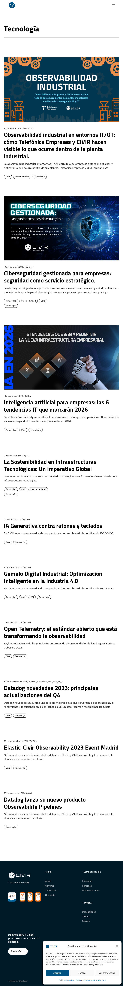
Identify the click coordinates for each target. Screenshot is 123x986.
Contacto (50, 895)
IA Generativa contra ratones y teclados (53, 525)
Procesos (87, 881)
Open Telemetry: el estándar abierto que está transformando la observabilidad (60, 632)
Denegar (82, 973)
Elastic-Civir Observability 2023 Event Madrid (61, 747)
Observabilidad (22, 176)
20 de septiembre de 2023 (16, 741)
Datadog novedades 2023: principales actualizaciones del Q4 (51, 691)
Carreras (49, 885)
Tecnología (39, 176)
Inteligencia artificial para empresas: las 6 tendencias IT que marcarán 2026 (56, 406)
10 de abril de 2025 (12, 519)
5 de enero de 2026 (13, 455)
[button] (117, 946)
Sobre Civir (50, 890)
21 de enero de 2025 (13, 567)
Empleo (86, 921)
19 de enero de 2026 (13, 396)
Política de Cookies (17, 981)
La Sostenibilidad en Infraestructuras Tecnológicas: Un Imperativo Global (50, 465)
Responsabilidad (38, 489)
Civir (29, 128)
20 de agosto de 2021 (14, 793)
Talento (86, 916)
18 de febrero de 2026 (14, 267)
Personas (87, 885)
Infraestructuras (90, 890)
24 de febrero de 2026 (14, 128)
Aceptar (57, 973)
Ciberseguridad (28, 301)
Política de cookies (67, 980)
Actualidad (11, 301)
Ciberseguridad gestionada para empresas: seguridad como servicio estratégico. (57, 277)
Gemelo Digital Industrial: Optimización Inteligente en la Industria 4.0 (53, 577)
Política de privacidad (85, 980)
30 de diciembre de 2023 (15, 681)
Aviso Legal (101, 980)
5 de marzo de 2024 (13, 622)
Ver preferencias (107, 973)
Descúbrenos (89, 911)
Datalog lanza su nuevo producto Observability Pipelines (45, 803)
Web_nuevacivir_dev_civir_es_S (46, 681)
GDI (32, 597)
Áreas (48, 881)
